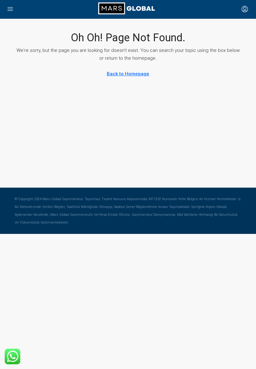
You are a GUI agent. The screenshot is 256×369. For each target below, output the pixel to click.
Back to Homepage (128, 74)
